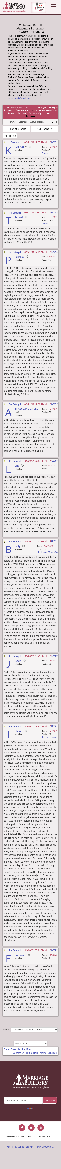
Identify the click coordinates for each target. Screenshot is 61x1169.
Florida (45, 153)
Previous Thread (17, 129)
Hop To (6, 1029)
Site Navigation (53, 5)
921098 (54, 461)
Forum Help (32, 1052)
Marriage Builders (17, 108)
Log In (55, 107)
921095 (54, 212)
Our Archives (23, 111)
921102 (54, 950)
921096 (54, 252)
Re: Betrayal (15, 212)
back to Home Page (14, 5)
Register (43, 107)
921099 (54, 541)
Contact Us (18, 1052)
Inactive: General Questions (34, 114)
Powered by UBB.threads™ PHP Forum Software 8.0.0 (31, 1147)
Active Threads (37, 122)
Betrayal (15, 142)
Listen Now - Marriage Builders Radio (39, 7)
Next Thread (43, 129)
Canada (45, 223)
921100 (54, 656)
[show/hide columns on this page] (56, 121)
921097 (54, 404)
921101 (54, 726)
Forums (8, 111)
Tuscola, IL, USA (49, 737)
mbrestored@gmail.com (19, 98)
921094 (54, 142)
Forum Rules (10, 1049)
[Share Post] (46, 142)
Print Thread (10, 135)
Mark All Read (25, 1049)
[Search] (51, 122)
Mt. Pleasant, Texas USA (47, 552)
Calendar (23, 122)
